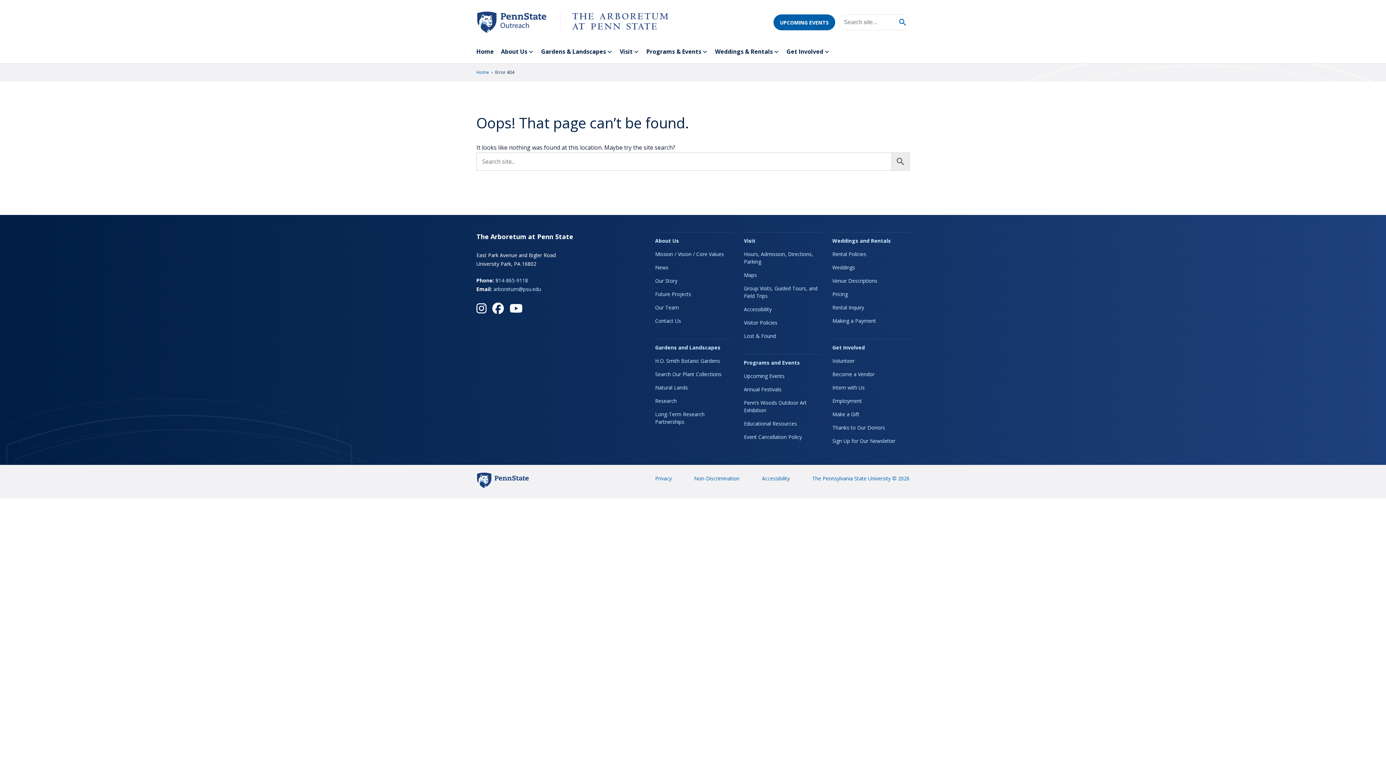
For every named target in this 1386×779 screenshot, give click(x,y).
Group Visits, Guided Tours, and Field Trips (781, 292)
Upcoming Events (804, 22)
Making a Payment (854, 320)
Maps (750, 275)
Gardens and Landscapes (687, 347)
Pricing (840, 294)
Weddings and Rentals (861, 240)
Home (485, 52)
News (661, 267)
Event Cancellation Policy (773, 436)
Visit (626, 52)
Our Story (666, 280)
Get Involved (804, 52)
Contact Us (668, 320)
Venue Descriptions (854, 280)
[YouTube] (516, 308)
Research (666, 400)
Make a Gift (845, 414)
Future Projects (673, 294)
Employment (847, 400)
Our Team (667, 307)
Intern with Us (848, 387)
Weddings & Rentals (744, 52)
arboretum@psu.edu (517, 289)
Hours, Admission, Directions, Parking (778, 258)
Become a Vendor (853, 374)
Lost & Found (760, 336)
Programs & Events (673, 52)
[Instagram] (481, 308)
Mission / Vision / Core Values (689, 254)
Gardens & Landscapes (573, 52)
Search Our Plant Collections (688, 374)
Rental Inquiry (848, 307)
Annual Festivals (762, 389)
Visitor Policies (760, 322)
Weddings (843, 267)
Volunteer (843, 360)
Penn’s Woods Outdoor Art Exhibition (775, 406)
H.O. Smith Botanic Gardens (687, 360)
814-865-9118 (512, 280)
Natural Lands (671, 387)
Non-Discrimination (717, 478)
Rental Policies (849, 254)
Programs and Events (772, 362)
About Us (514, 52)
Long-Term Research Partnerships (680, 418)
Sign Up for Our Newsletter (863, 440)
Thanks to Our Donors (858, 427)
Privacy (663, 478)
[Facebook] (498, 308)
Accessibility (758, 309)
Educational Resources (770, 423)
